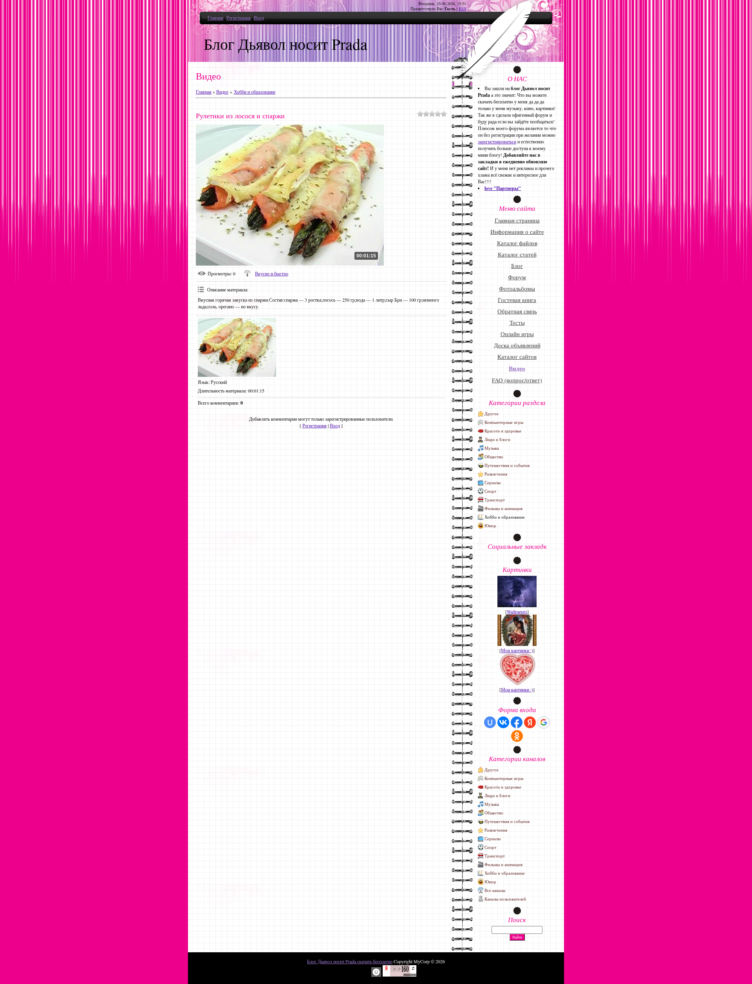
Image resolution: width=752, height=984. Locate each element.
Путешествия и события (507, 465)
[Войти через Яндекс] (530, 722)
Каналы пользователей (505, 899)
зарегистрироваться (497, 141)
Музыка (491, 448)
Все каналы (494, 890)
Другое (491, 413)
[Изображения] (237, 347)
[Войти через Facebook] (516, 722)
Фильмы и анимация (503, 508)
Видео (222, 92)
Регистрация (238, 17)
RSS (462, 8)
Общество (493, 456)
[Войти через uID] (490, 722)
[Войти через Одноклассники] (517, 736)
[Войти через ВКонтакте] (503, 722)
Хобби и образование (254, 92)
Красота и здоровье (502, 431)
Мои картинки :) (517, 650)
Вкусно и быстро (271, 273)
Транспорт (494, 500)
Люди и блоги (497, 439)
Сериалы (492, 482)
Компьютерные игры (503, 422)
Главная (215, 17)
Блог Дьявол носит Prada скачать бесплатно (349, 961)
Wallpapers (517, 611)
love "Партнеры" (502, 188)
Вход (259, 17)
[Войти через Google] (543, 722)
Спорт (490, 491)
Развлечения (495, 474)
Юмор (490, 525)
